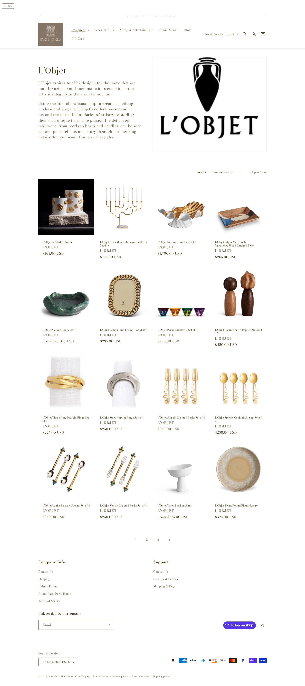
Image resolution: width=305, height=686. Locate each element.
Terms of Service (49, 601)
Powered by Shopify (78, 676)
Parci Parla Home (58, 676)
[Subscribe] (108, 625)
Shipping (44, 579)
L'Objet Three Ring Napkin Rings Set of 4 (66, 419)
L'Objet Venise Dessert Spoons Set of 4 (66, 505)
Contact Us (45, 571)
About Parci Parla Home (54, 593)
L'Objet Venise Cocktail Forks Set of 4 (123, 505)
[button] (80, 30)
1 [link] (136, 539)
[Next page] (169, 539)
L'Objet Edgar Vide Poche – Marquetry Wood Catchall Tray (234, 243)
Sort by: (201, 172)
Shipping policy (161, 676)
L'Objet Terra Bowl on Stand (174, 505)
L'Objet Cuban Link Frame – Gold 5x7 (123, 330)
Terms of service (140, 676)
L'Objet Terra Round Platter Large (236, 505)
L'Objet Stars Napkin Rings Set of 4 (122, 417)
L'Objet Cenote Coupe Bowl (59, 330)
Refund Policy (47, 586)
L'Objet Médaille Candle (58, 242)
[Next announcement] (265, 16)
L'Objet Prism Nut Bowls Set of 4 (177, 330)
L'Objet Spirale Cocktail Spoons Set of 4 (238, 419)
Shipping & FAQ (163, 586)
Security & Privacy (165, 579)
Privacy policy (120, 676)
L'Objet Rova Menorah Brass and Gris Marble (123, 243)
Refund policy (101, 676)
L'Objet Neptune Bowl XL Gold (176, 242)
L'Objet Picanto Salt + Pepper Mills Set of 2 (238, 331)
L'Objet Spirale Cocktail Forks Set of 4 (181, 417)
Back (9, 6)
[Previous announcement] (39, 16)
